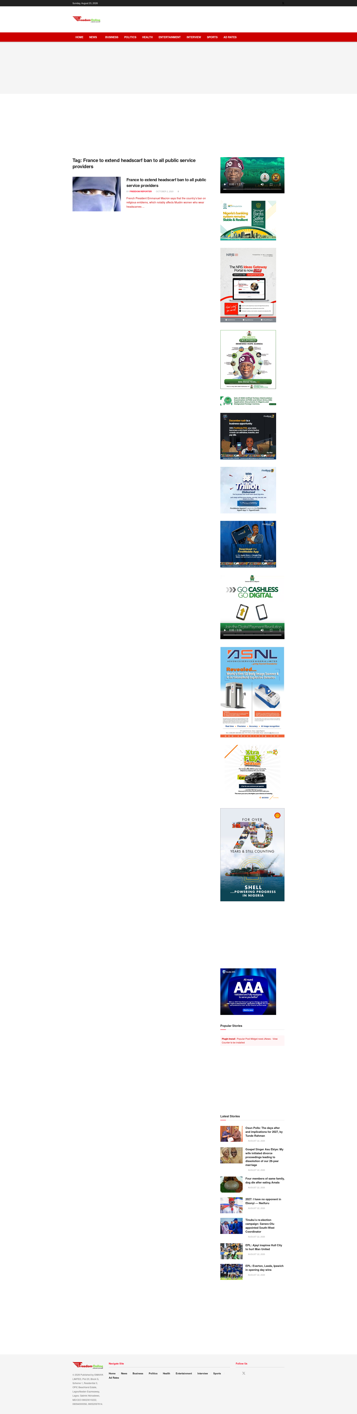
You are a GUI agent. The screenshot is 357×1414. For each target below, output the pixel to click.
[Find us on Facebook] (278, 3)
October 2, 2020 (164, 191)
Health (147, 37)
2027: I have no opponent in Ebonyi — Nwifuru (263, 1201)
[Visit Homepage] (86, 19)
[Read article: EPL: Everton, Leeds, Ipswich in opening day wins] (231, 1272)
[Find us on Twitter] (283, 3)
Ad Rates (230, 37)
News (93, 37)
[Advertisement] (216, 18)
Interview (194, 37)
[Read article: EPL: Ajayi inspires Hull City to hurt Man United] (231, 1251)
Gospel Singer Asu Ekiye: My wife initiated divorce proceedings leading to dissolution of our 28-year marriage (264, 1157)
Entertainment (170, 37)
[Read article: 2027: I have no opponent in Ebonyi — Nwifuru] (231, 1205)
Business (111, 37)
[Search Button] (283, 37)
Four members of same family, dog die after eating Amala (264, 1180)
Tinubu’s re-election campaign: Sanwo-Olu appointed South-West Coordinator (259, 1226)
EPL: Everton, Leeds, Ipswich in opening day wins (264, 1268)
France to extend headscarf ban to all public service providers (166, 182)
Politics (130, 37)
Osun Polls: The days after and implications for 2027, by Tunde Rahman (264, 1132)
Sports (212, 37)
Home (79, 37)
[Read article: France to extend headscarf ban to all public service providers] (97, 194)
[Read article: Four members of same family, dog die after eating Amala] (231, 1185)
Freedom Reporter (141, 191)
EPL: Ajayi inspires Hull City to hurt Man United (263, 1247)
